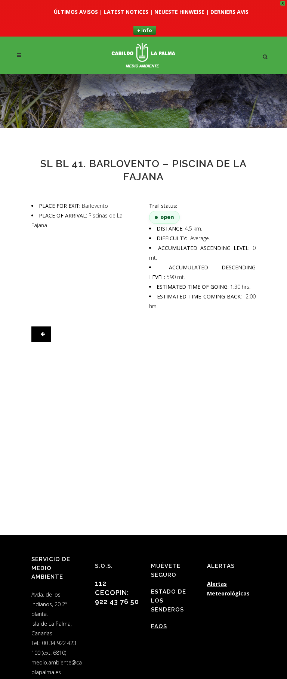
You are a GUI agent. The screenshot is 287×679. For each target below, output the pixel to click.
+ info (144, 30)
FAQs (159, 626)
